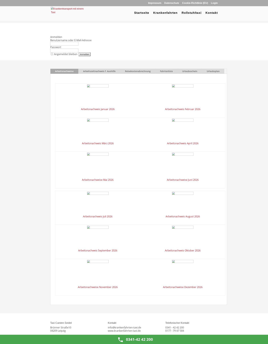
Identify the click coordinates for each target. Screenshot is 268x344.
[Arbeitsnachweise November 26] (98, 262)
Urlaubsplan (213, 71)
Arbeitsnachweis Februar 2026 (182, 109)
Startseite (141, 13)
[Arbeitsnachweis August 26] (182, 203)
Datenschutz (171, 3)
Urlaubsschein (189, 71)
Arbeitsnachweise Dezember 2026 (183, 287)
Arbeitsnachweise (64, 71)
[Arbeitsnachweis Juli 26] (97, 203)
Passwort (55, 47)
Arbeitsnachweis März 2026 (98, 143)
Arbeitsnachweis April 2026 (183, 143)
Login (214, 3)
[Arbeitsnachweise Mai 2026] (98, 154)
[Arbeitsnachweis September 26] (97, 237)
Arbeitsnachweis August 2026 (183, 216)
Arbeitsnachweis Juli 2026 (97, 216)
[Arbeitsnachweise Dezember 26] (183, 262)
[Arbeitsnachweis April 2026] (182, 130)
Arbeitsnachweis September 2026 (97, 250)
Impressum (154, 3)
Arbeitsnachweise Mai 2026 (98, 180)
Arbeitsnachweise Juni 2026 (183, 180)
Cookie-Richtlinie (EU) (195, 3)
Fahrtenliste (166, 71)
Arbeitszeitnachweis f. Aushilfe (99, 71)
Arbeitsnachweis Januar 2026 (98, 109)
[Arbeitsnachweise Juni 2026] (183, 154)
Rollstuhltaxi (191, 13)
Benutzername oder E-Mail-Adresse (71, 40)
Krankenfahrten (165, 13)
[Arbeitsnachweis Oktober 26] (182, 237)
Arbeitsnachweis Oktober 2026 (183, 250)
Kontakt (211, 13)
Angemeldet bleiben (65, 54)
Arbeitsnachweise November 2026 (98, 287)
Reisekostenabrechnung (138, 71)
